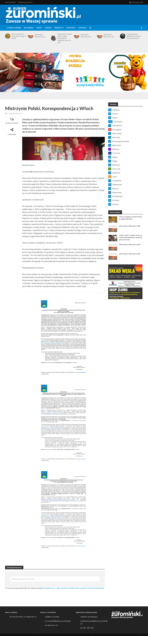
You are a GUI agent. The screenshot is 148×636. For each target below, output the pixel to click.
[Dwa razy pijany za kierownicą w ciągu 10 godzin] (7, 36)
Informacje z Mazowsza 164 (40, 36)
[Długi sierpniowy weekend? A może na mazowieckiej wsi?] (122, 36)
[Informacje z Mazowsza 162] (99, 35)
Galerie (48, 28)
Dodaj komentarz (11, 123)
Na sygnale (29, 28)
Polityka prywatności (25, 2)
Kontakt (82, 28)
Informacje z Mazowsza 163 (86, 36)
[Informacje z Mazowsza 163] (76, 35)
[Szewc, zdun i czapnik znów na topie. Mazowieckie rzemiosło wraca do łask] (53, 38)
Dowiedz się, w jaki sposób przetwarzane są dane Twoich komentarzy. (74, 588)
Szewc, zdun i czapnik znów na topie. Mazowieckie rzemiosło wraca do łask (65, 38)
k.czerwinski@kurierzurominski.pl (58, 621)
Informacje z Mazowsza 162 (108, 36)
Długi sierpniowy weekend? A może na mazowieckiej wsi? (133, 36)
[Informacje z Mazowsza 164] (30, 35)
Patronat (71, 28)
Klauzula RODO (10, 2)
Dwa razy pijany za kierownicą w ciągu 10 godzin (19, 36)
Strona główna (14, 28)
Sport (39, 28)
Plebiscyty (59, 28)
